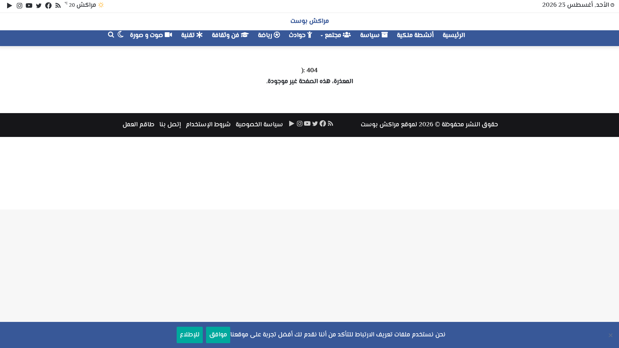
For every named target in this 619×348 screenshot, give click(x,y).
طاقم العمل (138, 125)
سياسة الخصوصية (259, 125)
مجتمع (334, 36)
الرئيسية (454, 36)
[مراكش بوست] (491, 38)
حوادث (298, 36)
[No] (611, 335)
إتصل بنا (170, 125)
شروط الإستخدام (208, 125)
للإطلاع (190, 335)
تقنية (188, 36)
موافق (218, 335)
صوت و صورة (147, 36)
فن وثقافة (226, 36)
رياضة (266, 36)
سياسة (370, 36)
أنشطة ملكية (415, 36)
